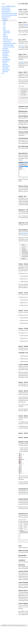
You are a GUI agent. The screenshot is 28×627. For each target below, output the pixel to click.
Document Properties (8, 47)
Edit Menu (5, 20)
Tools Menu (5, 68)
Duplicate (5, 36)
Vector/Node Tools (8, 39)
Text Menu (5, 54)
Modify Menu (5, 61)
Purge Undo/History (8, 45)
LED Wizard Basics (6, 9)
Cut (4, 25)
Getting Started (6, 8)
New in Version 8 (6, 11)
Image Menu (5, 55)
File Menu (4, 18)
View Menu (5, 48)
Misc (3, 73)
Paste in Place (6, 32)
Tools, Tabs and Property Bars (9, 15)
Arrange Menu (6, 52)
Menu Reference (6, 17)
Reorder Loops (7, 41)
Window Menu (6, 69)
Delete (4, 34)
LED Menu (5, 57)
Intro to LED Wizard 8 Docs (8, 6)
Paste (4, 29)
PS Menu (4, 62)
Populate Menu (6, 59)
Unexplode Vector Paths (9, 43)
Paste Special (6, 31)
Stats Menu (5, 64)
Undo (4, 22)
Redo (4, 24)
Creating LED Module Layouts (9, 13)
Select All (5, 38)
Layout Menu (5, 50)
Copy (4, 27)
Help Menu (5, 71)
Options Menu (6, 66)
